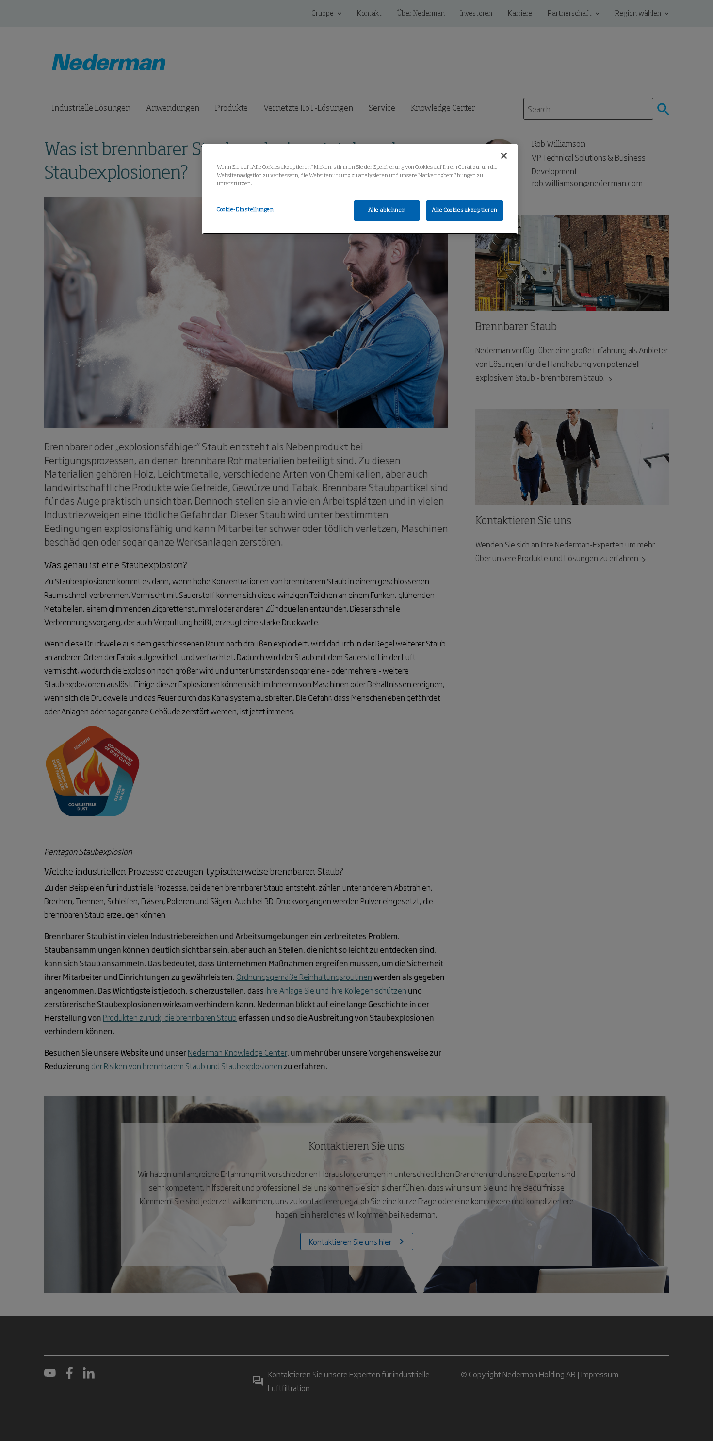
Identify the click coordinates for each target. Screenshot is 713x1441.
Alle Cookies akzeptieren (465, 210)
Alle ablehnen (386, 210)
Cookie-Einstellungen (245, 210)
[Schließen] (504, 155)
